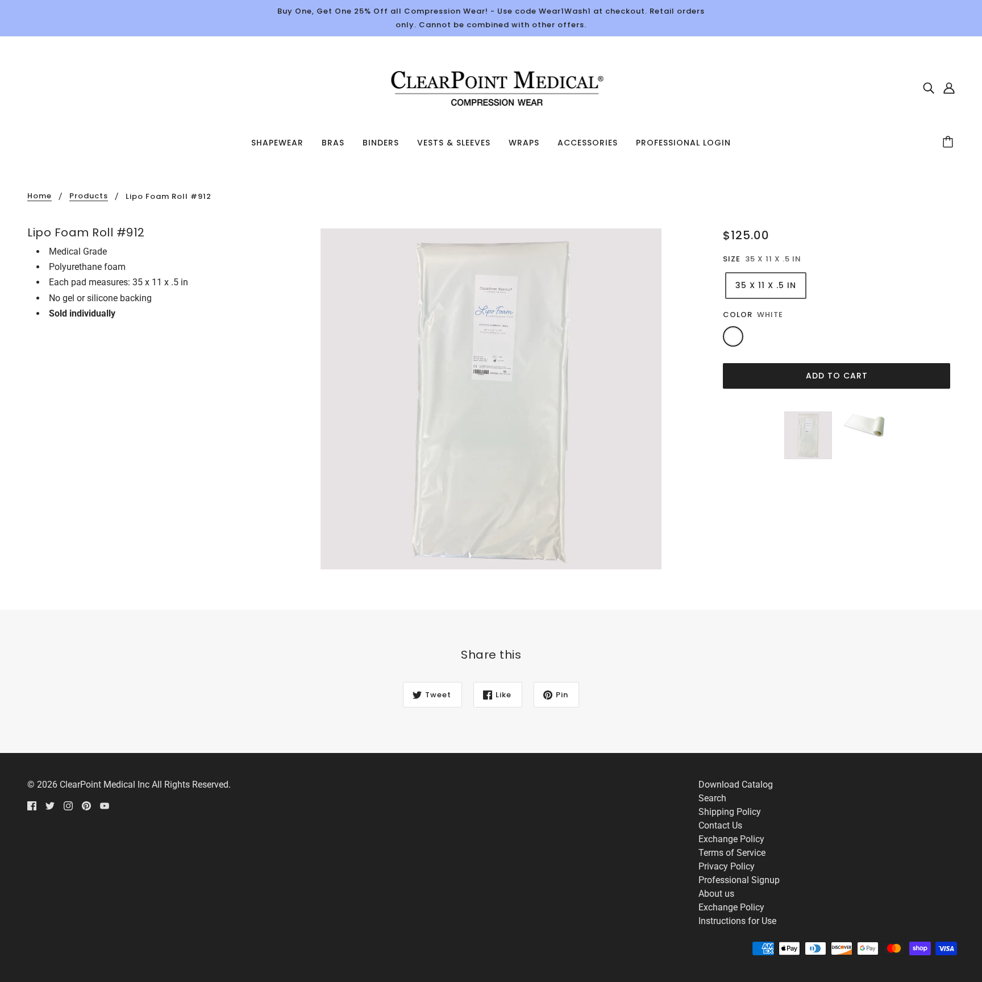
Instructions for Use (737, 921)
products (88, 196)
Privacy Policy (726, 866)
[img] (928, 87)
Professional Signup (739, 880)
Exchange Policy (731, 839)
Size (731, 258)
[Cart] (949, 142)
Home (39, 196)
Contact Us (720, 825)
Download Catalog (735, 784)
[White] (733, 336)
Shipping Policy (729, 811)
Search (712, 798)
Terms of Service (731, 852)
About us (716, 893)
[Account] (949, 87)
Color (737, 314)
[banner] (491, 86)
